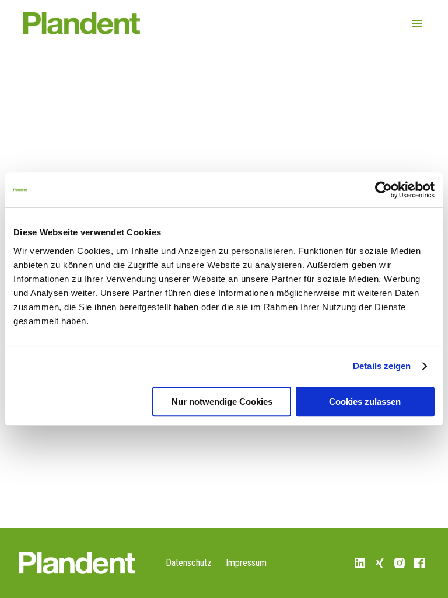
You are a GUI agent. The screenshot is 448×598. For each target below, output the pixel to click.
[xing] (380, 563)
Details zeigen (382, 366)
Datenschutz (189, 562)
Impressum (246, 562)
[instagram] (400, 563)
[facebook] (419, 563)
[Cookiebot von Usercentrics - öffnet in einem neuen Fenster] (383, 190)
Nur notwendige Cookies (222, 401)
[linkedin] (360, 563)
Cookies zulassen (365, 401)
